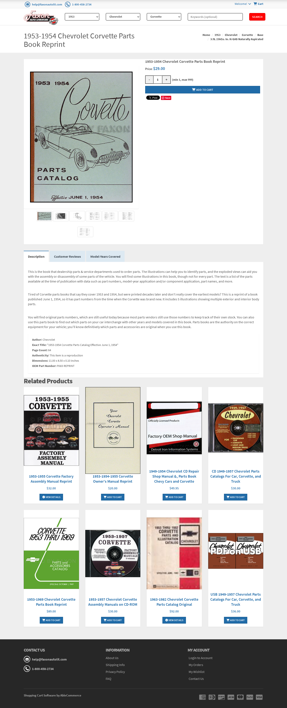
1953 (217, 35)
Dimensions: (40, 361)
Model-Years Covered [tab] (105, 256)
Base (260, 35)
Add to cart (204, 90)
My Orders (196, 665)
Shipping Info (115, 665)
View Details (53, 497)
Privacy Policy (115, 672)
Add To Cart (114, 497)
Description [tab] (36, 256)
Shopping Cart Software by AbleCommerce (52, 695)
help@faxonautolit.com (47, 4)
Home (206, 35)
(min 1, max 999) (182, 79)
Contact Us (196, 678)
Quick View (51, 430)
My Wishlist (196, 672)
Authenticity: (40, 355)
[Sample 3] (93, 216)
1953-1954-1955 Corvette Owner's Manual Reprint (113, 479)
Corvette (247, 35)
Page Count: (39, 350)
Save (167, 97)
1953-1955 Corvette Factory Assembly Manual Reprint (51, 479)
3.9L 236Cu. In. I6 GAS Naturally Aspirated (236, 39)
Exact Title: (39, 345)
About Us (112, 658)
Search (257, 17)
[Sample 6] (85, 232)
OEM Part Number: (44, 366)
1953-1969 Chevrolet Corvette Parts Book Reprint (51, 602)
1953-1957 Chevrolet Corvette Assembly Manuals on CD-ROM (112, 602)
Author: (37, 340)
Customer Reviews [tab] (67, 256)
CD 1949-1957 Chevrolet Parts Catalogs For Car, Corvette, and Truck (235, 476)
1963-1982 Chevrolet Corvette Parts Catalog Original (174, 602)
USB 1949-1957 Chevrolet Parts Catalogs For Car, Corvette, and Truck (235, 599)
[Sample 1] (61, 216)
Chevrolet (231, 35)
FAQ (108, 678)
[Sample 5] (126, 216)
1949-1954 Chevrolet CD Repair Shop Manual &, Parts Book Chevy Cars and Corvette (174, 476)
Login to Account (200, 658)
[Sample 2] (77, 216)
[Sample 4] (110, 216)
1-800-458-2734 (81, 4)
